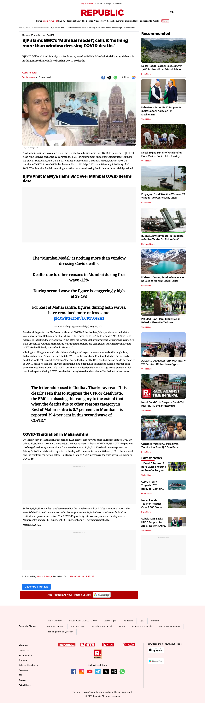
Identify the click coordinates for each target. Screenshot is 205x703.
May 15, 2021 (97, 326)
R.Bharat (98, 4)
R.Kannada (117, 4)
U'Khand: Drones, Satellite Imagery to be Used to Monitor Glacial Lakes (162, 279)
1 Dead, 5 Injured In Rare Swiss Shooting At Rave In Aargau (153, 467)
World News (146, 119)
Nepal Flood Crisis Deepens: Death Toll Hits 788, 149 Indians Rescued (162, 404)
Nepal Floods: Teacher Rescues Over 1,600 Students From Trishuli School (161, 67)
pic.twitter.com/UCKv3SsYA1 (79, 318)
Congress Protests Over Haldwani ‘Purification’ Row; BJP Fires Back (160, 445)
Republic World (87, 4)
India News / (31, 28)
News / (22, 28)
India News (28, 77)
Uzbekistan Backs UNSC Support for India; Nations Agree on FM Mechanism (161, 111)
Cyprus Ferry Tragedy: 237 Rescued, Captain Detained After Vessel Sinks (151, 489)
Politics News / (43, 28)
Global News (147, 475)
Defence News (148, 244)
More (164, 21)
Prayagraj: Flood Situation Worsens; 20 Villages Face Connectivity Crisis (163, 196)
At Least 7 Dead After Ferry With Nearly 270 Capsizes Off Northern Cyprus (163, 362)
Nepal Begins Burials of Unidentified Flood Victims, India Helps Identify (161, 154)
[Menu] (170, 12)
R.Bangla (107, 4)
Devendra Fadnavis (36, 587)
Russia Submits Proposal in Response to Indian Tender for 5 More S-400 (162, 237)
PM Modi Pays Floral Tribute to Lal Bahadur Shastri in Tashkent (160, 320)
